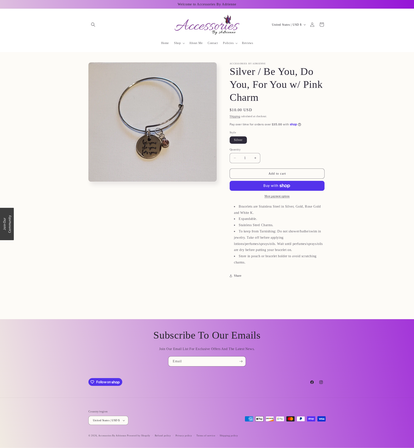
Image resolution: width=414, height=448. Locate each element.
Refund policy (163, 435)
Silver (238, 140)
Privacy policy (184, 435)
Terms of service (205, 435)
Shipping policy (229, 435)
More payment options (277, 196)
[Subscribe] (241, 361)
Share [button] (238, 275)
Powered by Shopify (138, 435)
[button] (93, 24)
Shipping (235, 116)
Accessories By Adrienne (112, 435)
